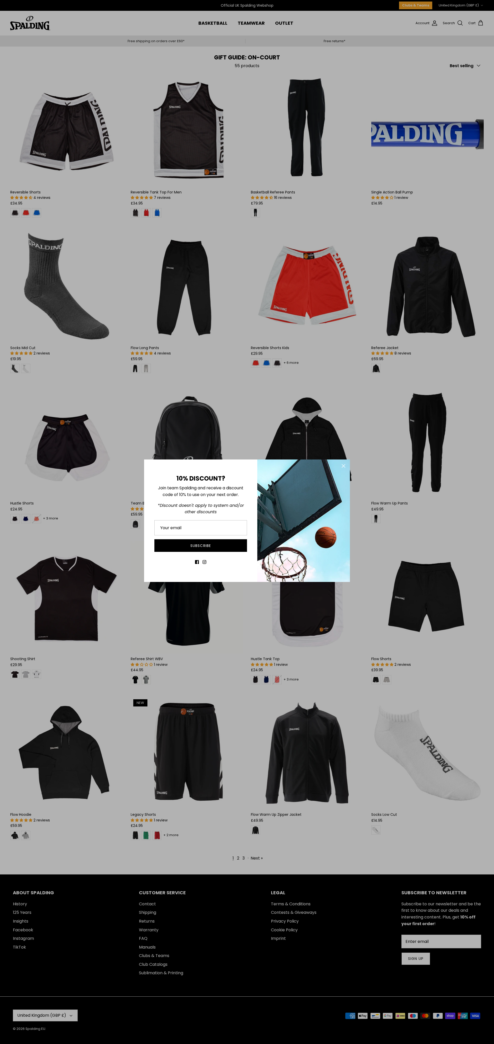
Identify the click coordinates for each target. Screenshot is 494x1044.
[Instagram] (204, 562)
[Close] (343, 466)
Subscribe (200, 545)
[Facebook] (197, 562)
